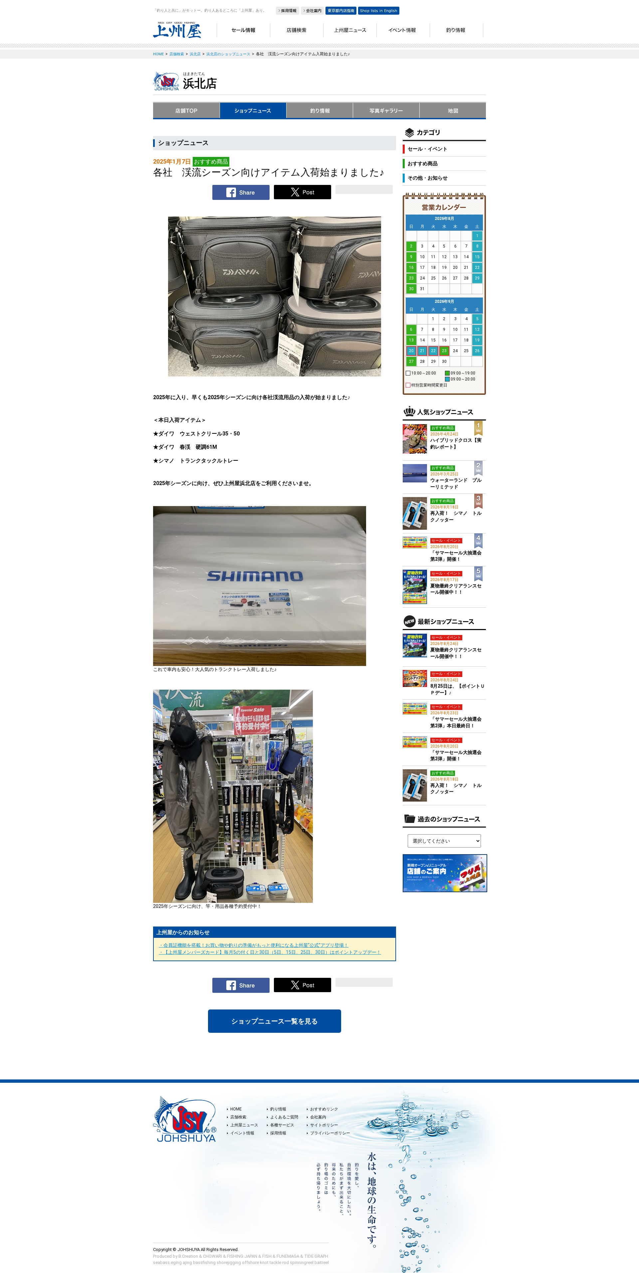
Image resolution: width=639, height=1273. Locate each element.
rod (285, 1262)
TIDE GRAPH (316, 1256)
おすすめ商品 (423, 164)
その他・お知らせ (428, 178)
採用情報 (278, 1133)
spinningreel (302, 1262)
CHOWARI (212, 1256)
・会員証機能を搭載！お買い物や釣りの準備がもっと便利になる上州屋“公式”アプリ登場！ (253, 945)
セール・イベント (428, 149)
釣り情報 (278, 1109)
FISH (267, 1256)
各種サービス (282, 1125)
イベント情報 (242, 1133)
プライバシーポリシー (330, 1133)
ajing (187, 1262)
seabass (161, 1262)
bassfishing (204, 1262)
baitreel (322, 1262)
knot (264, 1262)
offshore (250, 1262)
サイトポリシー (324, 1125)
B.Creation (188, 1256)
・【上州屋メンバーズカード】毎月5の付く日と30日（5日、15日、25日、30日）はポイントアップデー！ (270, 952)
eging (176, 1262)
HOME (236, 1109)
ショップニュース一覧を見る (274, 1021)
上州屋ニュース (244, 1125)
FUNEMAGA (288, 1256)
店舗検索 (238, 1117)
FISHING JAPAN (242, 1256)
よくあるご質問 (284, 1117)
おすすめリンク (324, 1109)
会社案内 (318, 1117)
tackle (275, 1262)
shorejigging (229, 1262)
